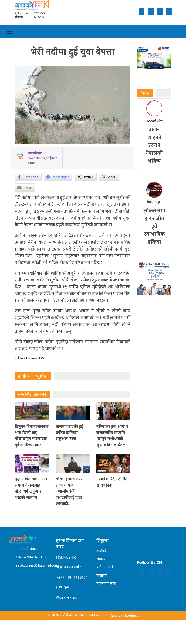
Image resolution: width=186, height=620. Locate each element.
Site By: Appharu (125, 615)
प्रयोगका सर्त (104, 567)
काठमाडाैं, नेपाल (26, 549)
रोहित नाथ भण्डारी (67, 598)
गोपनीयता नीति (106, 584)
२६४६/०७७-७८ (66, 558)
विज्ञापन (101, 575)
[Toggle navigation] (10, 31)
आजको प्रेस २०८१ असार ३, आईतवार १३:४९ (42, 158)
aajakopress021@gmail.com (36, 565)
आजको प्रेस (154, 121)
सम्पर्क (100, 559)
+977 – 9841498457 (30, 557)
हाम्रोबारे (101, 551)
